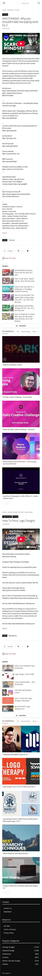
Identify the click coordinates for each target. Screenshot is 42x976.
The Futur (12, 240)
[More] (27, 251)
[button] (9, 258)
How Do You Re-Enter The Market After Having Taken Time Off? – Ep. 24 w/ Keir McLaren (24, 298)
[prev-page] (3, 503)
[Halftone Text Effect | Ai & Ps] (21, 349)
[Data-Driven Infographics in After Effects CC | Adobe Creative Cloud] (21, 480)
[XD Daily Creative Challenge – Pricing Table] (21, 381)
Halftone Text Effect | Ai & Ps (12, 365)
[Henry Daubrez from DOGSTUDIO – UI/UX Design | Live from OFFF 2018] (21, 446)
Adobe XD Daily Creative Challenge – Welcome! (18, 429)
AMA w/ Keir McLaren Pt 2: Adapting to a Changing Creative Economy (24, 289)
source (4, 233)
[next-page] (7, 503)
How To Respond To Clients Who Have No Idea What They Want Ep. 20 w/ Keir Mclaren (25, 317)
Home (4, 10)
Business (10, 10)
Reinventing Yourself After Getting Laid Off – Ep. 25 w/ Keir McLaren (24, 308)
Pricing (17, 10)
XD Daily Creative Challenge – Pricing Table (17, 397)
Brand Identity (25, 331)
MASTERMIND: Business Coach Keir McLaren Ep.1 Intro (24, 272)
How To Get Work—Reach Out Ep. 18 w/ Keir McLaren (24, 280)
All (18, 331)
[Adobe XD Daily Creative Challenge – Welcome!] (21, 414)
